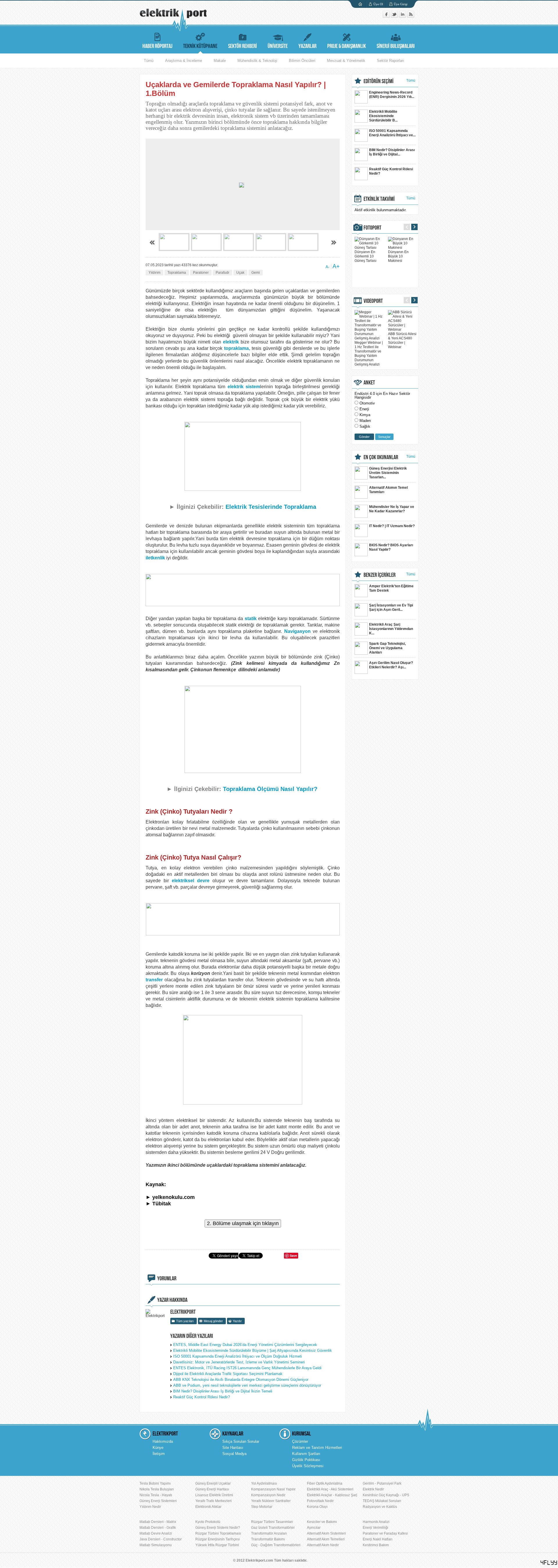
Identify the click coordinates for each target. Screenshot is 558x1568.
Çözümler (300, 1441)
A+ (336, 266)
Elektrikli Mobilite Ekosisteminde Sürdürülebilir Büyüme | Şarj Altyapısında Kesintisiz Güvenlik (252, 1350)
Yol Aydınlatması (264, 1483)
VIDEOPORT (373, 301)
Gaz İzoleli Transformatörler (273, 1527)
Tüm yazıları (185, 1321)
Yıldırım (154, 273)
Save (293, 1255)
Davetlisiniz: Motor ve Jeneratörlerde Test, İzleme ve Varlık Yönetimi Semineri (239, 1362)
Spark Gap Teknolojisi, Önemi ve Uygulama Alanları (387, 648)
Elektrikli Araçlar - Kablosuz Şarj (332, 1495)
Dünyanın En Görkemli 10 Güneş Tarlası (365, 256)
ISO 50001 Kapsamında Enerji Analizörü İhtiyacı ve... (392, 133)
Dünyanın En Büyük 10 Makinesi (398, 256)
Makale (220, 60)
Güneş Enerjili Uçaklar (213, 1483)
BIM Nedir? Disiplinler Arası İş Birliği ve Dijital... (392, 152)
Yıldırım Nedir (150, 1506)
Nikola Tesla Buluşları (157, 1489)
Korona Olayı (317, 1506)
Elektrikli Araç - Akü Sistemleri (330, 1489)
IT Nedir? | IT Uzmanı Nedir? (392, 526)
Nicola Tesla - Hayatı (156, 1495)
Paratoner (201, 273)
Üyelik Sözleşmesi (307, 1466)
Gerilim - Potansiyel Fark (382, 1483)
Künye (158, 1447)
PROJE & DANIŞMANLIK (346, 46)
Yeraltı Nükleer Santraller (271, 1501)
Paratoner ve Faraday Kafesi (385, 1533)
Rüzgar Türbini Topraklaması (218, 1533)
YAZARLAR (307, 46)
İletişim (159, 1454)
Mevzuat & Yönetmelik (346, 60)
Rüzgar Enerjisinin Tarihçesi (217, 1539)
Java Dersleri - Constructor (161, 1539)
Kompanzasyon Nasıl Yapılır (273, 1489)
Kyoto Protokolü (207, 1522)
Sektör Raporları (390, 60)
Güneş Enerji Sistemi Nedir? (217, 1527)
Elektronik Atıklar (208, 1506)
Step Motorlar (261, 1506)
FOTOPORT (372, 227)
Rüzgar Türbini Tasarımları (272, 1522)
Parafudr (222, 273)
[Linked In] (403, 16)
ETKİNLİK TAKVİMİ (379, 199)
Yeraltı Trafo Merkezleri (213, 1501)
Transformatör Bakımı (268, 1539)
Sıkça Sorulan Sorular (240, 1441)
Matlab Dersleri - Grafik (158, 1527)
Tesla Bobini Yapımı (155, 1483)
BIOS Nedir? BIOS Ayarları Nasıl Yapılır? (391, 547)
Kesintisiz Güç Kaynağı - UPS (386, 1495)
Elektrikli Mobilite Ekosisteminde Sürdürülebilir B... (383, 116)
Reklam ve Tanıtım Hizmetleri (317, 1447)
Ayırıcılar (314, 1527)
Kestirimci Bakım (376, 1545)
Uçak (240, 273)
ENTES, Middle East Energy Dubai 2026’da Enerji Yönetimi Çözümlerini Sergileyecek (245, 1345)
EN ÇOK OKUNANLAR (381, 457)
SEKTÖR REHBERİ (242, 46)
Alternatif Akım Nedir (323, 1545)
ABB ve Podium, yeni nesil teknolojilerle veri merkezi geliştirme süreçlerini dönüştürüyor (247, 1385)
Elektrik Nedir (373, 1489)
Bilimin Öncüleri (302, 60)
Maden (365, 420)
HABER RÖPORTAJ (157, 46)
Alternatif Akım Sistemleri (326, 1533)
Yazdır (237, 1321)
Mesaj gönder (213, 1321)
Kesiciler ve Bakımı (322, 1522)
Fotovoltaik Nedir (320, 1501)
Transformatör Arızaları (269, 1533)
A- (328, 266)
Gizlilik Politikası (306, 1460)
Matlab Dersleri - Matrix (158, 1522)
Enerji (364, 409)
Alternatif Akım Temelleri (326, 1539)
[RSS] (410, 16)
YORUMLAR (166, 1278)
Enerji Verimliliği (375, 1527)
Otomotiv (367, 403)
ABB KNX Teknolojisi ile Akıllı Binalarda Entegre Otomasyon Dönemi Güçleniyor (240, 1379)
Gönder (364, 436)
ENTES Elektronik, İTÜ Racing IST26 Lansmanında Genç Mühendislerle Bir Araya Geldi (247, 1368)
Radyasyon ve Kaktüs (380, 1506)
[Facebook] (387, 16)
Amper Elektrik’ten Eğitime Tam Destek (391, 588)
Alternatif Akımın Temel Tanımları (388, 490)
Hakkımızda (163, 1441)
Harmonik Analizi (376, 1522)
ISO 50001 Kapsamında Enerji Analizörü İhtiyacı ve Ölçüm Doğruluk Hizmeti (237, 1356)
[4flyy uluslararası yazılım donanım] (549, 1563)
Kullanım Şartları (306, 1454)
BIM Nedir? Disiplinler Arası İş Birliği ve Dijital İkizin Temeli (222, 1391)
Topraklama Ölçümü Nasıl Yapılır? (271, 789)
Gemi (255, 273)
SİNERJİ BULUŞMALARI (396, 46)
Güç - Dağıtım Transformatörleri (276, 1545)
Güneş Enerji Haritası (212, 1489)
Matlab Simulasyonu (156, 1545)
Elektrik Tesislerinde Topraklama (271, 507)
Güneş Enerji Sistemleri (158, 1501)
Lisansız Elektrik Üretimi (214, 1495)
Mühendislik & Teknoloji (257, 60)
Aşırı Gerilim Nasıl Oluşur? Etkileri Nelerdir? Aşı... (391, 665)
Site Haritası (232, 1447)
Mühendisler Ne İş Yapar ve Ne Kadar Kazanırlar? (391, 509)
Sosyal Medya (234, 1454)
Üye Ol (378, 4)
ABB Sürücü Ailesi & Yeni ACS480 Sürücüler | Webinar (402, 340)
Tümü (148, 60)
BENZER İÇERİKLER (380, 575)
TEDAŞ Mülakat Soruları (382, 1501)
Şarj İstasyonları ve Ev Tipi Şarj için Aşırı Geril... (391, 607)
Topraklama (176, 273)
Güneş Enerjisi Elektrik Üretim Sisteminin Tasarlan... (388, 472)
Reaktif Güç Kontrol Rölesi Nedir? (201, 1397)
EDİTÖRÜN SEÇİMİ (379, 81)
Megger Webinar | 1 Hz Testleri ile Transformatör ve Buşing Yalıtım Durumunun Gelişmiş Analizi (369, 353)
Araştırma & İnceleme (183, 60)
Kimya (365, 415)
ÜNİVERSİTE (278, 46)
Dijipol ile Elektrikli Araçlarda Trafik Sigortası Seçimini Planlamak (227, 1374)
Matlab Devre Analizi (156, 1533)
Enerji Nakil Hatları (377, 1539)
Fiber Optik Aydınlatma (324, 1483)
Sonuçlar (384, 436)
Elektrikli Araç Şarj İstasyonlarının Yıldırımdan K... (391, 628)
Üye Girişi (400, 4)
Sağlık (365, 426)
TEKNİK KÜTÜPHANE (200, 46)
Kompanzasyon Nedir (268, 1495)
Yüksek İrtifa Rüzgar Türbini (217, 1545)
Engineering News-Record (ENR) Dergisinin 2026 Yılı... (391, 94)
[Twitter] (395, 16)
